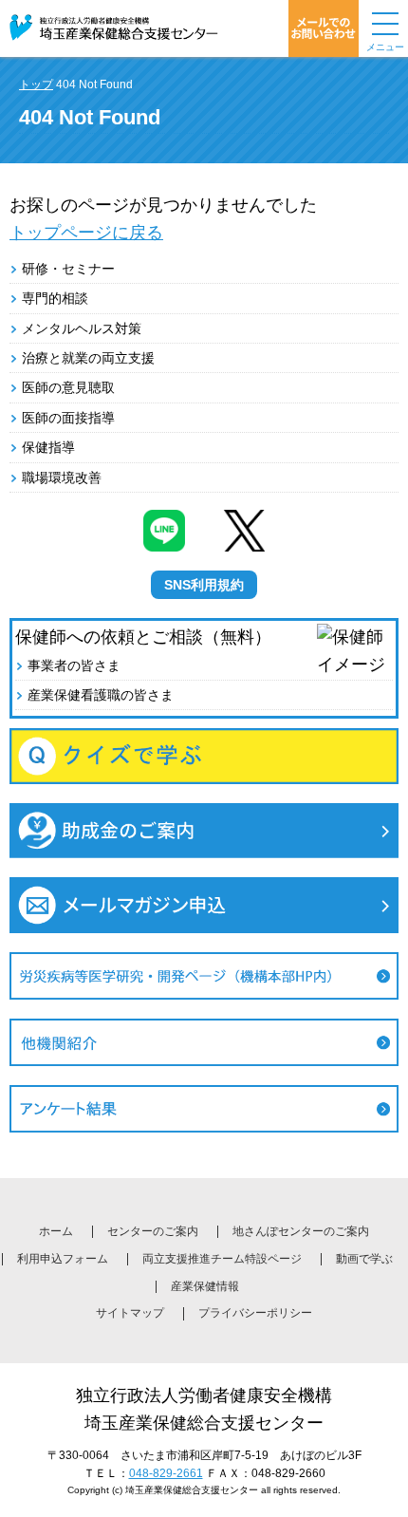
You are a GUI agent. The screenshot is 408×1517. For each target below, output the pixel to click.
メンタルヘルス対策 (81, 328)
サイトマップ (130, 1313)
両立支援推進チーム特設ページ (222, 1258)
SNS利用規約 (204, 584)
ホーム (56, 1231)
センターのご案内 (152, 1231)
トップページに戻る (86, 232)
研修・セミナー (68, 268)
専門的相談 (55, 298)
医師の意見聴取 (68, 387)
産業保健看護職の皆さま (101, 694)
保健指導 (48, 447)
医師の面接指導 (68, 417)
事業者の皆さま (74, 665)
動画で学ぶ (364, 1258)
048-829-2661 (166, 1473)
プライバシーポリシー (255, 1313)
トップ (36, 84)
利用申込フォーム (62, 1258)
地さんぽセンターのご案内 (300, 1231)
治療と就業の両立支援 (88, 357)
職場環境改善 (62, 477)
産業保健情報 (205, 1286)
